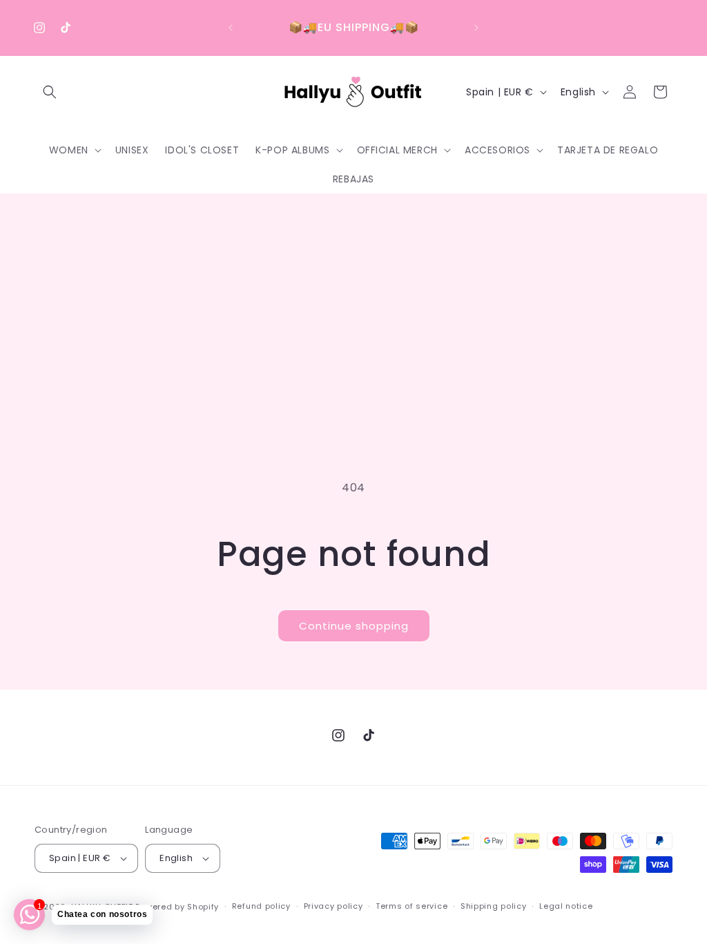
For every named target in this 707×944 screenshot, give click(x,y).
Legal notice (565, 906)
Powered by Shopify (177, 906)
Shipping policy (494, 906)
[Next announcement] (476, 28)
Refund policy (261, 906)
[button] (50, 92)
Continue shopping (354, 626)
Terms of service (411, 906)
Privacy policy (333, 906)
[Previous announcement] (230, 28)
